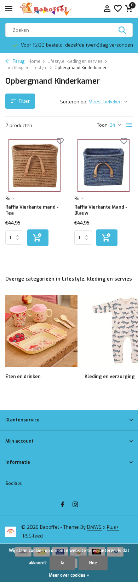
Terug (18, 61)
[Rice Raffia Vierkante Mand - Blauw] (103, 165)
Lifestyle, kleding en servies (75, 61)
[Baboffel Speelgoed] (46, 8)
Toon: (103, 125)
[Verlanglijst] (118, 9)
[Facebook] (62, 505)
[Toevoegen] (37, 237)
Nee (93, 563)
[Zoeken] (122, 30)
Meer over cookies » (69, 575)
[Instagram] (75, 505)
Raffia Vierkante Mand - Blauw (100, 210)
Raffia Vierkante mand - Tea (32, 210)
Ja (62, 563)
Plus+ (113, 527)
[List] (129, 125)
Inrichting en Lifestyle (26, 68)
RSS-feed (33, 536)
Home (34, 61)
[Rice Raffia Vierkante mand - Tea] (34, 165)
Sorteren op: (73, 102)
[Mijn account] (107, 9)
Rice (9, 199)
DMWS (94, 527)
